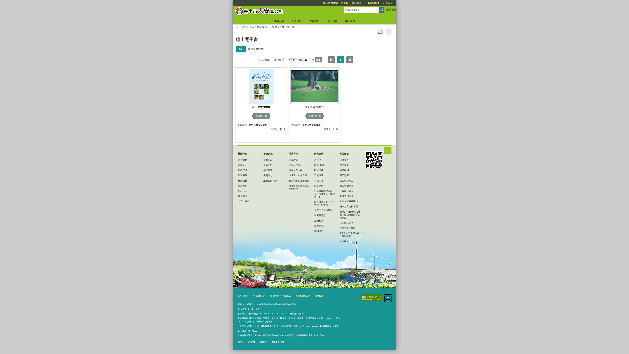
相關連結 (318, 231)
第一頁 (331, 59)
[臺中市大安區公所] (284, 12)
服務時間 (242, 191)
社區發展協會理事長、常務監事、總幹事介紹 (324, 194)
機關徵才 (268, 175)
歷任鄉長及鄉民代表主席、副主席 (324, 203)
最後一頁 (349, 59)
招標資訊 (268, 170)
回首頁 (344, 2)
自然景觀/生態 (256, 49)
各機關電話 (320, 215)
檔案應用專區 (346, 180)
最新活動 (268, 165)
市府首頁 (388, 2)
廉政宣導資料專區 (349, 206)
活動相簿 (318, 220)
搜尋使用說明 (330, 2)
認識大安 (274, 26)
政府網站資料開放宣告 (280, 296)
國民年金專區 (346, 185)
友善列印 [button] (380, 32)
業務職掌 (242, 175)
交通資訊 (242, 185)
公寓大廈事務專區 (349, 201)
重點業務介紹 (296, 170)
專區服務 (350, 21)
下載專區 (318, 175)
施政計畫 (293, 159)
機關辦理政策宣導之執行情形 (299, 187)
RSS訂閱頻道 (372, 2)
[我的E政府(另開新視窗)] (387, 298)
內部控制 (344, 170)
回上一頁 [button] (388, 32)
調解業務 (318, 170)
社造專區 (344, 241)
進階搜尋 (391, 9)
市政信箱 (318, 159)
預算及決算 (294, 165)
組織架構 (242, 170)
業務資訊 (314, 21)
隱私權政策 (243, 296)
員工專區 (344, 175)
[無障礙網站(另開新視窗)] (371, 298)
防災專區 (344, 165)
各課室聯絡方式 (302, 296)
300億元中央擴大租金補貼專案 (350, 234)
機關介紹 (279, 21)
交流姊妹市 (243, 201)
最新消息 (268, 159)
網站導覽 (357, 2)
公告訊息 (297, 21)
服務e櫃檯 (319, 165)
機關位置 (242, 180)
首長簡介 (242, 159)
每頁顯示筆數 (295, 59)
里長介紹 (318, 185)
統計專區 (344, 159)
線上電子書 (288, 26)
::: (231, 1)
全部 (241, 49)
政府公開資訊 (270, 180)
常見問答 (318, 180)
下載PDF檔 (261, 115)
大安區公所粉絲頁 (323, 210)
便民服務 (332, 21)
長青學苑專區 (346, 191)
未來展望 (242, 196)
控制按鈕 (387, 150)
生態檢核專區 (346, 222)
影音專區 (318, 225)
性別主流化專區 (348, 228)
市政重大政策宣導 (298, 175)
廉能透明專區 (346, 196)
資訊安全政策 (259, 296)
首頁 (251, 26)
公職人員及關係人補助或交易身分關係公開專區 (350, 214)
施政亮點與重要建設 (299, 180)
